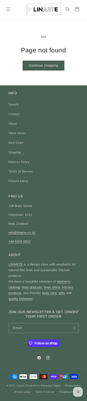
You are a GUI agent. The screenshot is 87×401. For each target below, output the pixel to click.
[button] (8, 9)
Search (13, 104)
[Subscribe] (73, 328)
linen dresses (32, 287)
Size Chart (16, 142)
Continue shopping (43, 65)
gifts (62, 293)
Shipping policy (68, 392)
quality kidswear (20, 298)
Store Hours (17, 133)
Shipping (14, 152)
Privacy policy (23, 392)
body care (49, 293)
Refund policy (18, 181)
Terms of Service (20, 171)
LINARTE (15, 264)
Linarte (20, 385)
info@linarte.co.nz (21, 232)
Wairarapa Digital (50, 385)
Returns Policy (18, 162)
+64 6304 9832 (19, 241)
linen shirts (52, 287)
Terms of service (45, 392)
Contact (14, 114)
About (12, 123)
